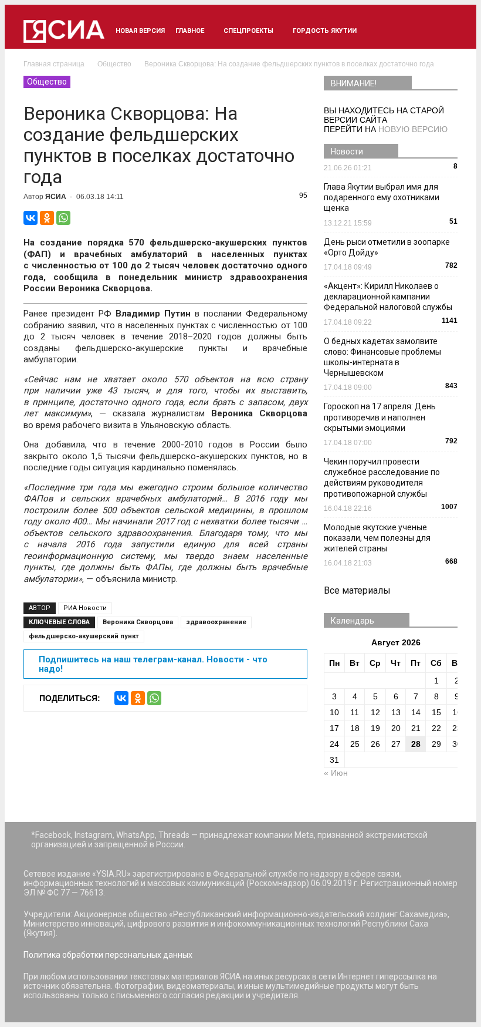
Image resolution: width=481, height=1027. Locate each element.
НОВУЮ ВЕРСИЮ (413, 129)
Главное (189, 31)
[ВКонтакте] (30, 218)
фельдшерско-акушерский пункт (84, 636)
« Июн (336, 772)
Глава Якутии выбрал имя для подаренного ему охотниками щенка (381, 197)
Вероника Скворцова (138, 622)
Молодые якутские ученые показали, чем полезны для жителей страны (377, 538)
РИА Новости (85, 608)
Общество (47, 81)
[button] (443, 31)
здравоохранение (216, 622)
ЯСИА (55, 197)
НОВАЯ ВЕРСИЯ (140, 31)
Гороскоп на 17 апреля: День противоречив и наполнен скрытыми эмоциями (380, 417)
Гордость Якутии (325, 31)
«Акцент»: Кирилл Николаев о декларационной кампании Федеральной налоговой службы (388, 296)
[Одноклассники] (47, 218)
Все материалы (357, 590)
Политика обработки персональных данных (107, 954)
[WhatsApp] (63, 218)
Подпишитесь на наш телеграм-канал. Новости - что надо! (153, 664)
